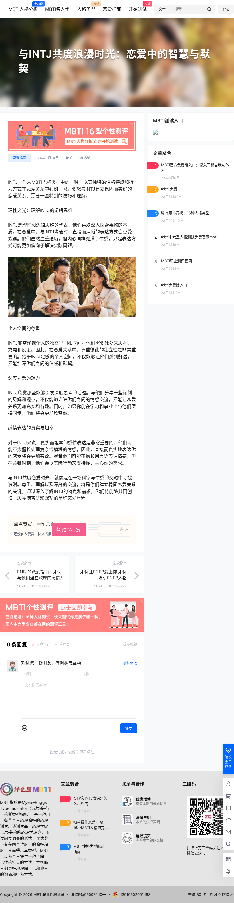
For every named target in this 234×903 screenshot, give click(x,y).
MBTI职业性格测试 (48, 894)
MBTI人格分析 (23, 7)
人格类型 (86, 7)
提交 (128, 728)
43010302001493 (135, 894)
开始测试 (137, 7)
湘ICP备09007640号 (88, 894)
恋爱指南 (112, 9)
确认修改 (130, 663)
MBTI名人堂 (57, 9)
